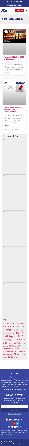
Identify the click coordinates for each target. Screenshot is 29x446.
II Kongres (15, 327)
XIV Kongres (10, 354)
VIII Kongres (14, 346)
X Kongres (18, 354)
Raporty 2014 (10, 339)
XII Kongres (20, 351)
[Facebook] (11, 423)
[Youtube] (14, 423)
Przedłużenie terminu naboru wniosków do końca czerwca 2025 (12, 110)
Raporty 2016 (13, 343)
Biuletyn (13, 324)
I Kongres (21, 327)
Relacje (20, 343)
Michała (20, 444)
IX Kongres (16, 330)
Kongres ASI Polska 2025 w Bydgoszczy (14, 58)
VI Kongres (14, 349)
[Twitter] (17, 423)
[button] (26, 11)
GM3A (19, 323)
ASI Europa (6, 323)
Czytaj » (7, 73)
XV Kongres (13, 357)
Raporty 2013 (16, 336)
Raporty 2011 (11, 333)
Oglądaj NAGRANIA (14, 5)
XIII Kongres (13, 351)
